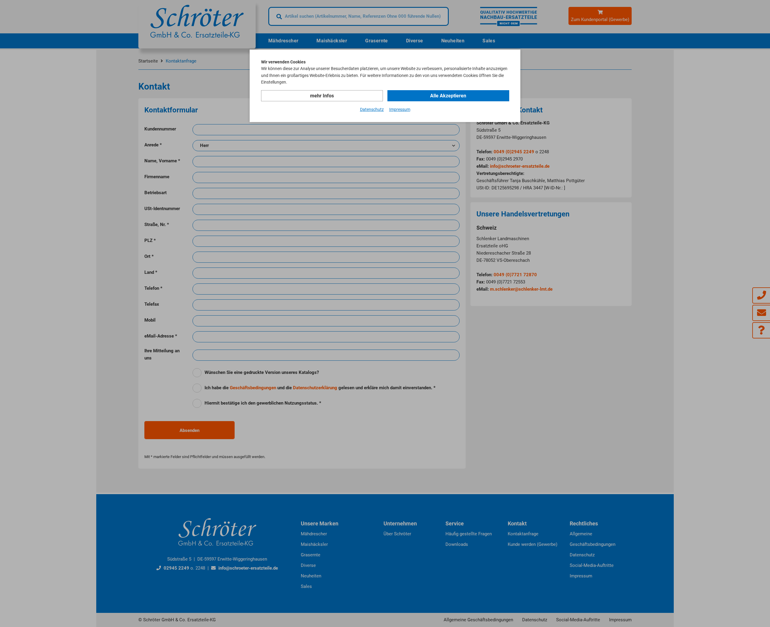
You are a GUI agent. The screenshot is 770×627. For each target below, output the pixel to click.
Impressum (399, 109)
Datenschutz (372, 109)
